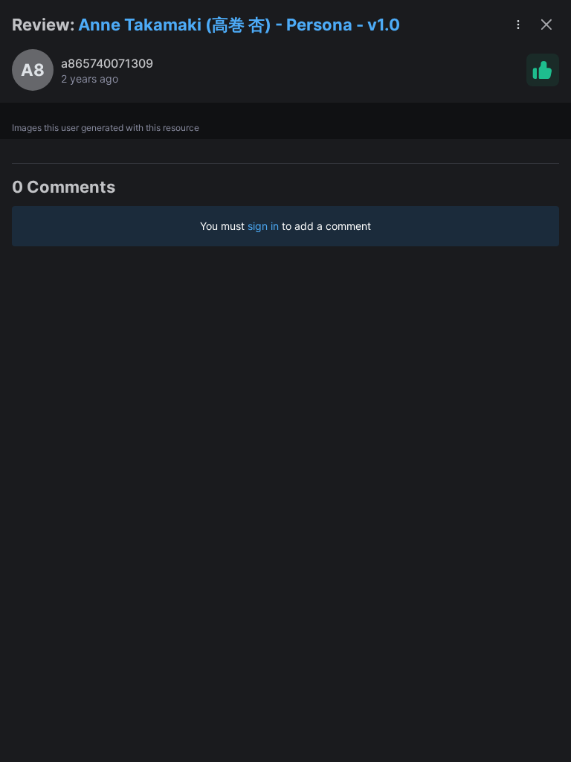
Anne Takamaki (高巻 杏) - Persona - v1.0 (239, 24)
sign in (263, 226)
